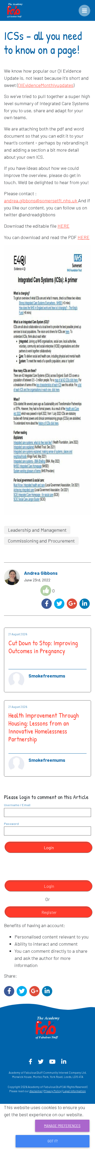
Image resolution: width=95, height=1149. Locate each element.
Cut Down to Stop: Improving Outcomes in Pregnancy (43, 646)
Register (48, 912)
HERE (63, 226)
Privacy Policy (52, 1091)
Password (11, 823)
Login (49, 847)
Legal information (74, 1091)
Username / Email (17, 805)
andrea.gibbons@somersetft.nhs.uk (40, 200)
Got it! (53, 1141)
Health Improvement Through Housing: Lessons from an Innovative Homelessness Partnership (43, 727)
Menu (88, 8)
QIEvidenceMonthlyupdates (45, 85)
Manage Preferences (62, 1126)
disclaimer (35, 1091)
